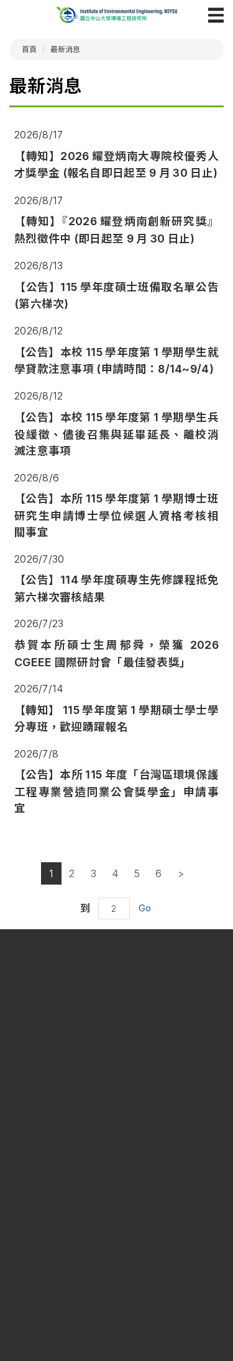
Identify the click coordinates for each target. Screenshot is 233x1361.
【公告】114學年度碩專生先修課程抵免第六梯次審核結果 (116, 588)
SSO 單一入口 (60, 1262)
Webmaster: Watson (116, 1317)
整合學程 (60, 1223)
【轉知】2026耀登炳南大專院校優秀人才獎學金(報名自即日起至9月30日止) (116, 164)
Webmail (173, 1203)
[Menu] (216, 15)
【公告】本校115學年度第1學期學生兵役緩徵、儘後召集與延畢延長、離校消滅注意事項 (116, 434)
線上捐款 (173, 1262)
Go (145, 908)
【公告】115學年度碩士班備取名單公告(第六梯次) (116, 295)
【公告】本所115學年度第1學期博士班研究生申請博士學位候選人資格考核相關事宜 (116, 515)
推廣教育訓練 (59, 1243)
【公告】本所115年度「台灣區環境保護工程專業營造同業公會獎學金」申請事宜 (116, 791)
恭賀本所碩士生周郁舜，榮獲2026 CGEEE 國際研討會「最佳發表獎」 (116, 653)
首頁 (29, 49)
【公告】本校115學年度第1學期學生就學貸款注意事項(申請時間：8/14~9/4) (116, 360)
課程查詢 (60, 1203)
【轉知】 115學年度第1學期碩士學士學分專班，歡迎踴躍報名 (116, 718)
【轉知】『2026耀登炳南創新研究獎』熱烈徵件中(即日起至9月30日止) (116, 229)
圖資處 (173, 1223)
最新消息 (65, 49)
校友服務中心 (173, 1243)
